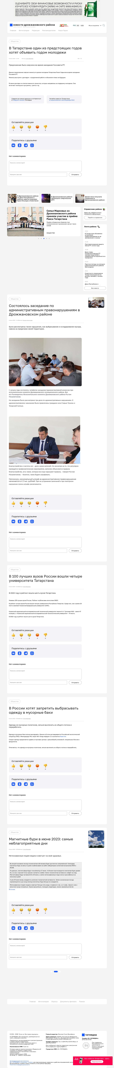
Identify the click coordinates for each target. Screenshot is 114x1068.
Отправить (75, 174)
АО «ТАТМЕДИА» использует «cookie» (21, 1062)
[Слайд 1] (38, 238)
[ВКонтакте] (13, 145)
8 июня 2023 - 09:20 (14, 718)
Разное (82, 1001)
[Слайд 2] (41, 238)
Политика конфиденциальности (20, 1064)
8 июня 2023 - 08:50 (14, 849)
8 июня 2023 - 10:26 (14, 586)
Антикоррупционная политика (19, 1061)
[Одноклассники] (19, 145)
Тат (78, 25)
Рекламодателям (49, 30)
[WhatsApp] (32, 145)
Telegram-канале (19, 100)
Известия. (63, 736)
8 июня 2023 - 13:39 (14, 58)
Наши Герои (63, 30)
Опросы (54, 1001)
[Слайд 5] (49, 238)
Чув (82, 25)
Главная (13, 30)
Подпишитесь (97, 1061)
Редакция (35, 30)
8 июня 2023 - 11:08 (14, 320)
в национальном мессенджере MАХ (62, 100)
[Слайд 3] (43, 238)
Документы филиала (68, 1001)
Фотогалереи (24, 30)
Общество (15, 41)
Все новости (95, 288)
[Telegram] (26, 145)
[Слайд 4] (46, 238)
